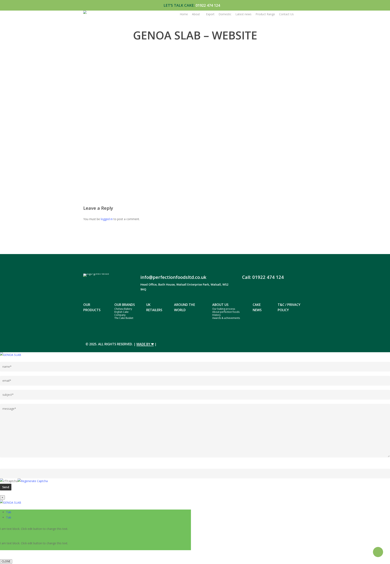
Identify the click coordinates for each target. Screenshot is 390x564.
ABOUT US (220, 304)
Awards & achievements (226, 318)
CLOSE (6, 561)
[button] (8, 512)
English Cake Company (121, 313)
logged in (107, 219)
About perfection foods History (225, 313)
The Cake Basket (123, 318)
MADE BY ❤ (145, 344)
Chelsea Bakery (123, 309)
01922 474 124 (208, 5)
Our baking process (223, 309)
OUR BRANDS (124, 304)
